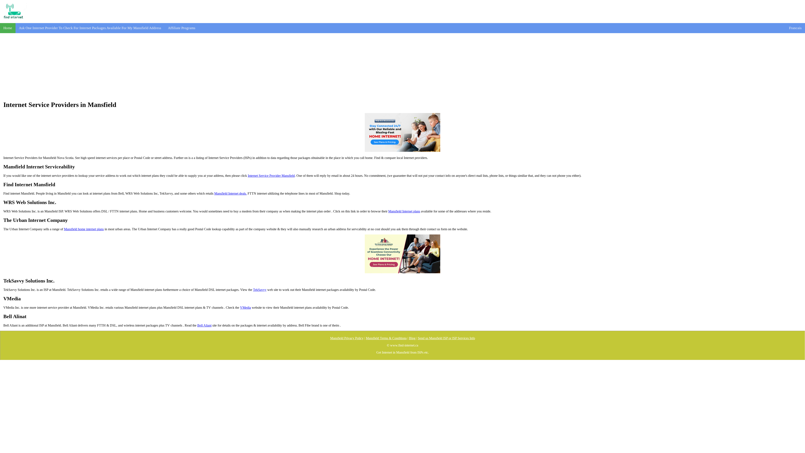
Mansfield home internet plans (84, 229)
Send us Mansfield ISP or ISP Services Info (446, 338)
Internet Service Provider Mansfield (271, 175)
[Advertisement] (402, 67)
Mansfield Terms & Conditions (386, 338)
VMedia (245, 307)
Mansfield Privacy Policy (347, 338)
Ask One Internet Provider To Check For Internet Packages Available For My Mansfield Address (90, 28)
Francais (795, 28)
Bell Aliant (204, 325)
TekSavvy (259, 290)
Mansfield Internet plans (404, 211)
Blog (412, 338)
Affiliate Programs (181, 28)
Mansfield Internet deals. (230, 193)
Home (7, 28)
